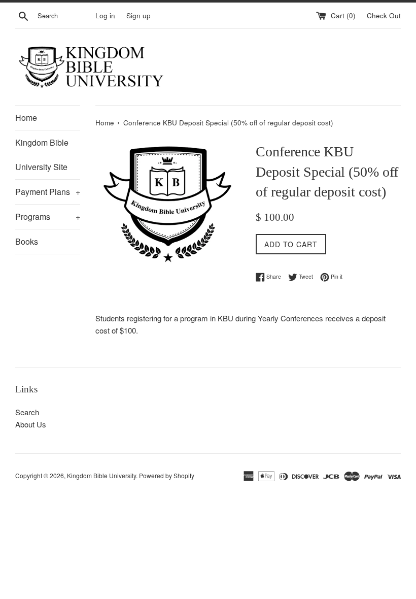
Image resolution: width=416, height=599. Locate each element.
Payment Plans (47, 191)
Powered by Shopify (166, 475)
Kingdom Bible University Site (41, 155)
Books (26, 241)
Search (27, 412)
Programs (47, 216)
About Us (30, 424)
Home (26, 117)
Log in (105, 15)
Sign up (138, 15)
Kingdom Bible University (101, 475)
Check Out (384, 15)
